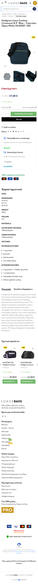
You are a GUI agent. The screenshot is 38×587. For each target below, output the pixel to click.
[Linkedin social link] (18, 131)
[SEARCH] (34, 9)
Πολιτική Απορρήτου (20, 561)
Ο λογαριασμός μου (8, 464)
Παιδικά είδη (6, 438)
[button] (4, 52)
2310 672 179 (6, 493)
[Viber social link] (23, 131)
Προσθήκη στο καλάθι (24, 114)
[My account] (30, 3)
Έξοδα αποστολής (8, 471)
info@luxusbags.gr (8, 496)
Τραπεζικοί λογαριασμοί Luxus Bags (14, 474)
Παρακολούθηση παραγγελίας (12, 478)
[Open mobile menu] (2, 3)
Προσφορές (7, 445)
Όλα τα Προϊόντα (19, 14)
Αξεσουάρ (5, 431)
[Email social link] (13, 131)
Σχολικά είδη (6, 435)
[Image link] (12, 401)
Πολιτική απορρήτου (17, 551)
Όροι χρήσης (7, 561)
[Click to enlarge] (5, 66)
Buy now (19, 119)
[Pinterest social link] (16, 131)
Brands (4, 449)
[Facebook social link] (8, 131)
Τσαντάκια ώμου (21, 16)
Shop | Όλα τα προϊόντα (10, 457)
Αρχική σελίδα (6, 14)
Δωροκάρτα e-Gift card (10, 460)
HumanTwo (23, 580)
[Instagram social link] (5, 416)
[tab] (6, 289)
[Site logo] (18, 3)
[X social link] (10, 131)
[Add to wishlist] (15, 348)
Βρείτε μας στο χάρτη (9, 489)
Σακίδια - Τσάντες (7, 16)
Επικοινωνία (6, 486)
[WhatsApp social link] (21, 131)
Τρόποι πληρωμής (8, 467)
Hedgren (6, 367)
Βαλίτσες (5, 425)
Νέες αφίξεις (6, 441)
